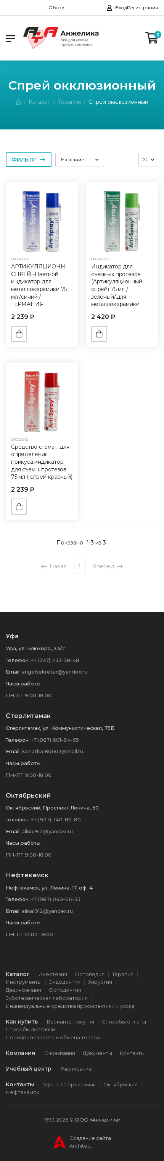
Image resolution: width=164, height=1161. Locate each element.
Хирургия (100, 982)
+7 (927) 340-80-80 (56, 819)
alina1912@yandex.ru (47, 831)
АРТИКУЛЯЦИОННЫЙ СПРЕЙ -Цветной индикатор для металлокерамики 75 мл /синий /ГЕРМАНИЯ (43, 285)
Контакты (132, 1053)
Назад (58, 566)
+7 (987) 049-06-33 (55, 899)
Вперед (103, 566)
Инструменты (24, 982)
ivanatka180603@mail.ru (52, 751)
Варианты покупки (70, 1022)
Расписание (76, 1069)
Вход (121, 7)
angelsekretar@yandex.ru (54, 672)
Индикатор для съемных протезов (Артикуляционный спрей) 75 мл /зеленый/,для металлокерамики (116, 285)
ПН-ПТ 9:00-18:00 (28, 695)
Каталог (39, 101)
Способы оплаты (124, 1022)
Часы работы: (24, 683)
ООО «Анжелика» (98, 1120)
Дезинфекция (23, 990)
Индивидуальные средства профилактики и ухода (70, 1006)
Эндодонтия (64, 982)
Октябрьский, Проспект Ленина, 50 (52, 808)
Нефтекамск (22, 1092)
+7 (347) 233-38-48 (55, 660)
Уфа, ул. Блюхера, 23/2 (35, 648)
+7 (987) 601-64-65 (55, 740)
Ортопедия (90, 974)
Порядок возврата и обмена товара (53, 1037)
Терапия (69, 101)
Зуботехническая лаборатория (47, 998)
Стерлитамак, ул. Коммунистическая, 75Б (60, 728)
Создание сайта (90, 1138)
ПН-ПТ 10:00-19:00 (29, 934)
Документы (97, 1053)
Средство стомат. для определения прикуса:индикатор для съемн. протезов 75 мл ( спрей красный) (41, 461)
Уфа (48, 1084)
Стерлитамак (78, 1084)
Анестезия (53, 974)
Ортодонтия (65, 990)
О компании (59, 1053)
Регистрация (142, 7)
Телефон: (18, 660)
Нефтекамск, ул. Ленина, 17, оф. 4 (49, 888)
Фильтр (23, 159)
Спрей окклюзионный (118, 101)
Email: (13, 672)
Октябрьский (120, 1084)
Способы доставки (30, 1029)
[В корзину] (19, 334)
